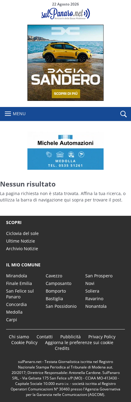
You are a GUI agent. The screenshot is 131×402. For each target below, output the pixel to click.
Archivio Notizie (22, 248)
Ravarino (94, 298)
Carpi (11, 319)
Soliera (92, 291)
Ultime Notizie (20, 241)
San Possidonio (61, 306)
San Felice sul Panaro (20, 294)
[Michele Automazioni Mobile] (65, 151)
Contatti (45, 337)
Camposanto (58, 283)
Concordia (16, 304)
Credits (62, 348)
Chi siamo (19, 337)
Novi (89, 283)
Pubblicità (70, 337)
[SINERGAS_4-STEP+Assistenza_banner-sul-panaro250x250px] (65, 99)
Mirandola (16, 276)
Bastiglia (54, 298)
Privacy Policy (101, 337)
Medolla (14, 312)
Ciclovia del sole (22, 233)
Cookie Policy (24, 342)
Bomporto (56, 291)
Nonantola (96, 306)
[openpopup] (123, 114)
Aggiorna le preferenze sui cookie (79, 342)
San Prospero (98, 276)
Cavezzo (54, 276)
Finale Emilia (19, 283)
